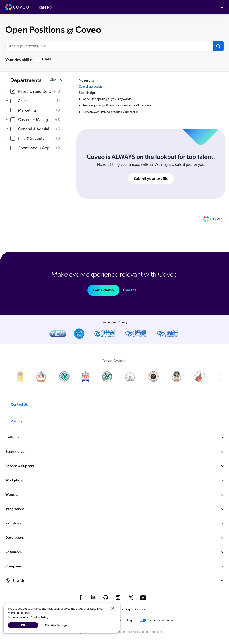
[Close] (113, 608)
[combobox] (109, 46)
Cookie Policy (39, 617)
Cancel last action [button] (90, 86)
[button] (218, 46)
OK (23, 625)
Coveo (17, 7)
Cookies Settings (56, 625)
